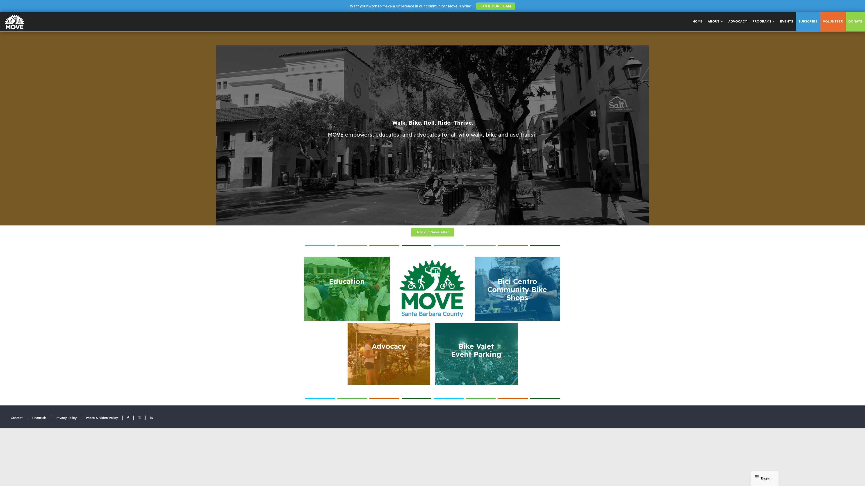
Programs (761, 21)
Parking (476, 350)
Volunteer (833, 21)
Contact (17, 418)
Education (347, 281)
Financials (39, 418)
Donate (855, 21)
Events (786, 21)
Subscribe (808, 21)
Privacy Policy (66, 418)
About (713, 21)
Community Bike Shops (517, 289)
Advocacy (737, 21)
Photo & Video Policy (102, 418)
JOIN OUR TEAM (495, 6)
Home (697, 21)
